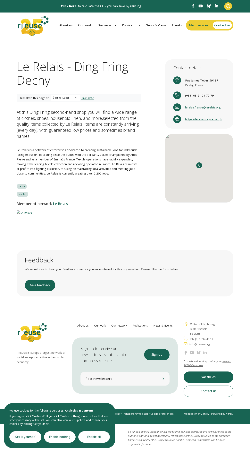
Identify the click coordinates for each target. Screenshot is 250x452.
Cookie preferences (162, 413)
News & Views (156, 25)
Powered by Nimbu (222, 413)
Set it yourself (25, 437)
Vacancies (208, 377)
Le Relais (60, 203)
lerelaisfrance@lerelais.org (203, 107)
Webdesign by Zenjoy (196, 413)
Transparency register (135, 413)
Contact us (222, 25)
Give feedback (40, 285)
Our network (106, 25)
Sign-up (156, 355)
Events (177, 25)
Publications (131, 25)
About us (66, 25)
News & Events (163, 325)
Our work (85, 25)
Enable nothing (60, 437)
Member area (198, 25)
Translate (87, 98)
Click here (68, 6)
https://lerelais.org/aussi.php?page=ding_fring (205, 119)
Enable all (94, 437)
